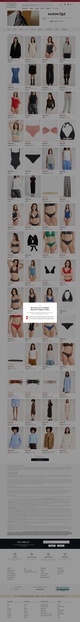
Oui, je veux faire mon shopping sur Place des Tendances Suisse (41, 316)
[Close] (56, 303)
